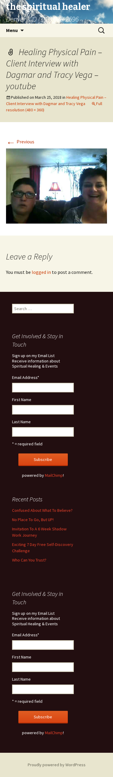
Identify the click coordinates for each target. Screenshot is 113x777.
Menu (12, 30)
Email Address (25, 377)
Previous (20, 142)
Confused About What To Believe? (42, 510)
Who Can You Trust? (29, 560)
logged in (41, 272)
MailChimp (54, 475)
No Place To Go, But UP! (33, 519)
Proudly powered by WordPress (57, 764)
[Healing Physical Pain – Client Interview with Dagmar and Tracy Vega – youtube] (56, 186)
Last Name (21, 421)
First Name (21, 399)
